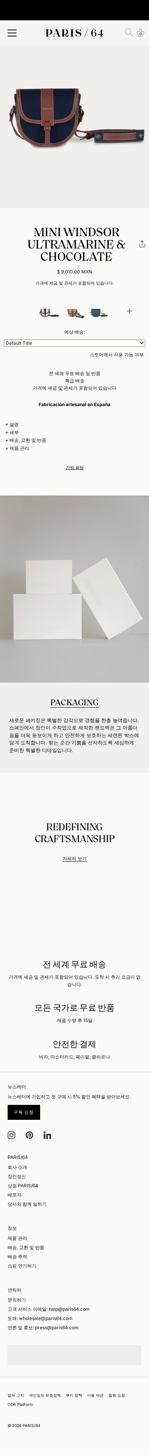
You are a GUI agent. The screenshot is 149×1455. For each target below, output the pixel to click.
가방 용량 (75, 467)
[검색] (129, 32)
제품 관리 (19, 448)
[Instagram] (11, 1134)
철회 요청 (117, 1395)
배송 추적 (17, 1256)
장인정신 (17, 1176)
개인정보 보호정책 (45, 1395)
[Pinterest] (29, 1134)
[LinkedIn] (47, 1134)
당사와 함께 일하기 (27, 1204)
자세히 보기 (75, 858)
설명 (14, 424)
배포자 (14, 1195)
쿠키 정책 (74, 1395)
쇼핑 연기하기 (22, 1266)
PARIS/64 (31, 1425)
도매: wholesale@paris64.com (40, 1318)
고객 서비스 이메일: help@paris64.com (49, 1309)
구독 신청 (24, 1112)
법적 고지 (16, 1395)
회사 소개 (17, 1167)
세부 (14, 432)
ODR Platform (20, 1404)
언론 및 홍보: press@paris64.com (43, 1327)
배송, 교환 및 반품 (28, 440)
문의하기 (17, 1300)
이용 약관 (95, 1395)
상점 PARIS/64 (23, 1185)
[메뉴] (12, 33)
